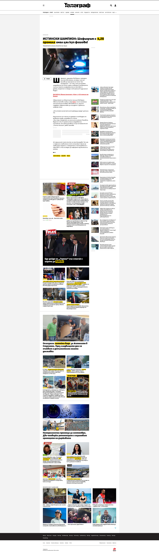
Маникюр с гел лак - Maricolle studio (53, 218)
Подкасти (87, 12)
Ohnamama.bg (102, 535)
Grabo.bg (109, 535)
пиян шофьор (56, 155)
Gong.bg (54, 535)
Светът (62, 12)
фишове (63, 155)
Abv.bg (44, 535)
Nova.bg (71, 535)
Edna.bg (113, 535)
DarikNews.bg (65, 535)
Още (113, 12)
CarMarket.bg (83, 535)
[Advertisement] (66, 168)
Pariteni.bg (76, 535)
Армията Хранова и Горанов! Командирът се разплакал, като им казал (53, 480)
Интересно (108, 12)
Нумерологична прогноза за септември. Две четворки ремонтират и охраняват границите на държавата (65, 435)
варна (68, 155)
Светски (101, 12)
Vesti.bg (59, 535)
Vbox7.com (49, 535)
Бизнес (77, 12)
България (56, 12)
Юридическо (94, 12)
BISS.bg (88, 535)
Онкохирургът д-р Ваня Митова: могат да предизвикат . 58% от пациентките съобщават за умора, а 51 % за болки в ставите (77, 459)
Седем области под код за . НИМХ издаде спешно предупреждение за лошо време (76, 371)
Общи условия (56, 550)
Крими (72, 12)
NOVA (74, 102)
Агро (82, 12)
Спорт (51, 12)
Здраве (67, 12)
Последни (46, 12)
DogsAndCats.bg (94, 535)
